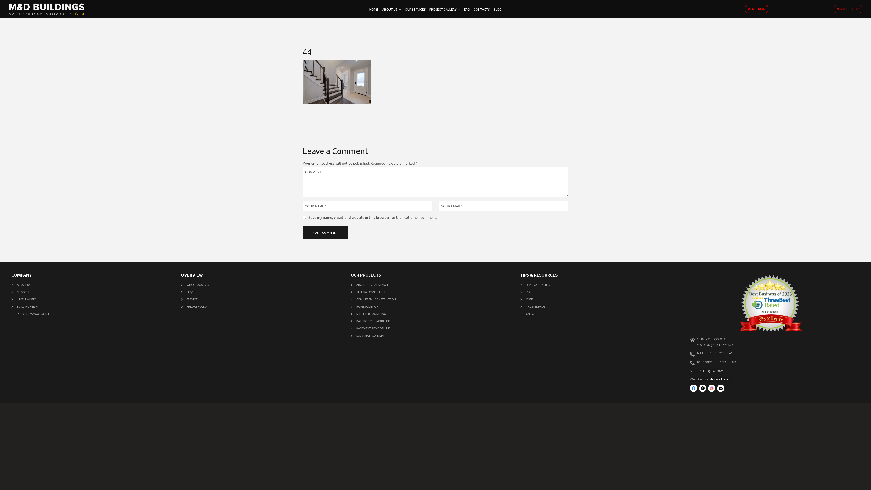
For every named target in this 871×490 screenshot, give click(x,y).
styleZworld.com (718, 379)
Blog (498, 9)
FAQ (467, 9)
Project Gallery (443, 9)
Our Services (415, 9)
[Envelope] (720, 388)
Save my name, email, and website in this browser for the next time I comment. (372, 218)
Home (374, 9)
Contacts (482, 9)
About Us (389, 9)
